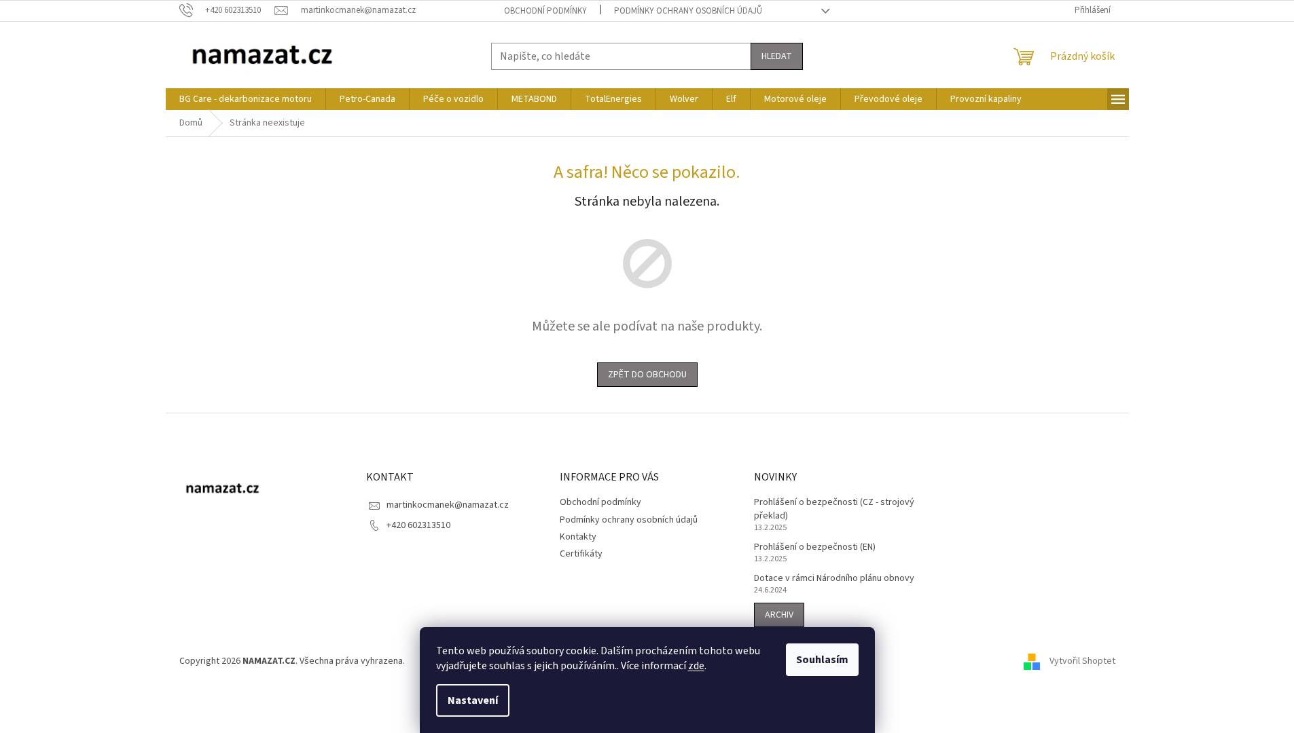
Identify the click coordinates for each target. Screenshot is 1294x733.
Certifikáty (581, 554)
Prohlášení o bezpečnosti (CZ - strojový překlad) (834, 509)
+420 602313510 (418, 525)
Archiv (779, 615)
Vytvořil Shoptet (1082, 661)
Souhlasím (822, 659)
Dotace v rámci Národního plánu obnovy (834, 578)
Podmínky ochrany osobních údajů (688, 11)
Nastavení (473, 700)
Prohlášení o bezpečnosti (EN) (815, 547)
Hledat (776, 56)
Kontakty (578, 537)
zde (696, 665)
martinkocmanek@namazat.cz (448, 505)
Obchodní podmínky (545, 11)
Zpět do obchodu (647, 374)
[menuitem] (245, 99)
